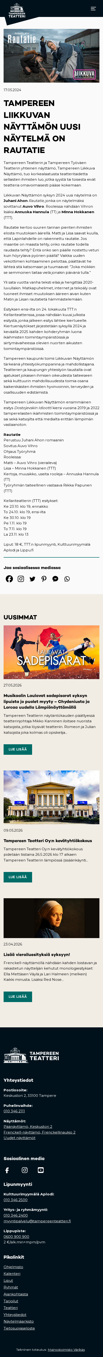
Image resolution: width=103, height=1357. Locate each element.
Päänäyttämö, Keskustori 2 (28, 1126)
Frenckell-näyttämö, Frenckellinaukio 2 (39, 1132)
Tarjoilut (11, 1301)
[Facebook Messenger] (55, 579)
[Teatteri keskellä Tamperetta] (14, 8)
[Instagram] (21, 579)
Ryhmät (11, 1287)
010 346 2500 (16, 1200)
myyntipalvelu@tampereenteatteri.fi (37, 1221)
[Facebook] (9, 579)
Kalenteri (12, 1273)
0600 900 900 (16, 1236)
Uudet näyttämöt (19, 1137)
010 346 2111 (14, 1111)
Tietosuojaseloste (19, 1328)
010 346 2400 (16, 1215)
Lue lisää (18, 749)
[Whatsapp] (67, 579)
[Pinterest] (44, 579)
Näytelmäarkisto (19, 1321)
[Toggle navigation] (93, 8)
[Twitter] (32, 579)
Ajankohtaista (16, 1294)
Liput (8, 1280)
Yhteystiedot (15, 1314)
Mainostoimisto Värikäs (67, 1350)
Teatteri (11, 1307)
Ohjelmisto (13, 1267)
